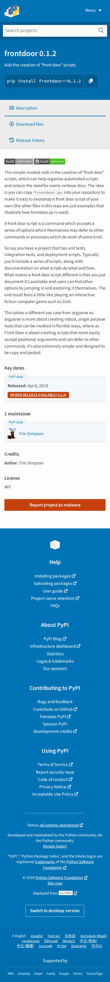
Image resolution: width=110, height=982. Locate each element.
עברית (61, 946)
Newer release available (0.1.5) (38, 395)
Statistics (55, 654)
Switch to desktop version (55, 910)
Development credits (52, 731)
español (37, 936)
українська (30, 941)
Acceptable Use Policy (52, 794)
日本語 (70, 936)
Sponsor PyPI (55, 724)
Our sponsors (55, 668)
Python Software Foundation (59, 877)
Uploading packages (53, 583)
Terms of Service (53, 764)
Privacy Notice (52, 787)
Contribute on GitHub (52, 709)
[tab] (55, 108)
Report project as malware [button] (55, 505)
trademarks (45, 862)
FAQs (55, 605)
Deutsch (69, 941)
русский (45, 946)
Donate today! (55, 846)
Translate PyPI (52, 716)
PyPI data (16, 376)
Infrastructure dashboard (53, 646)
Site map (55, 883)
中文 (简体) (88, 941)
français (54, 936)
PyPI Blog (53, 639)
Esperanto (79, 946)
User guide (53, 591)
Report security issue (55, 772)
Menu (90, 10)
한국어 (97, 946)
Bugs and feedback (55, 701)
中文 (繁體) (25, 946)
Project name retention (53, 598)
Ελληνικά (51, 941)
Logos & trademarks (55, 661)
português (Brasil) (93, 936)
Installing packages (53, 576)
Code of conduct (53, 779)
